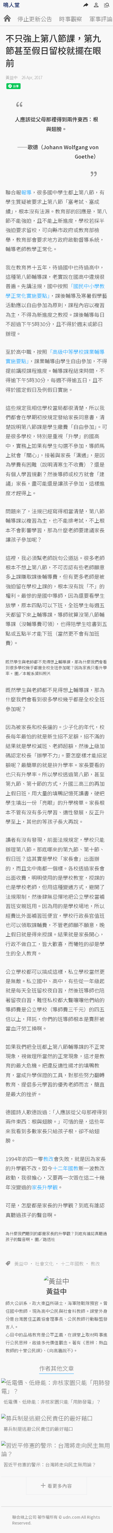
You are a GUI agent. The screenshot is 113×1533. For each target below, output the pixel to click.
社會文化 (44, 1263)
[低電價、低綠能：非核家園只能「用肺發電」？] (56, 1386)
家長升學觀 (45, 1187)
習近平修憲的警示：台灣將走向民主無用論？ (49, 1464)
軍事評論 (100, 19)
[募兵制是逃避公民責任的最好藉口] (56, 1418)
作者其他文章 (56, 1368)
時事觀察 (70, 19)
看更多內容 (60, 1485)
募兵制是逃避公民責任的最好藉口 (38, 1428)
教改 (95, 1263)
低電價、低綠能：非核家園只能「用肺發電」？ (52, 1401)
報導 (26, 192)
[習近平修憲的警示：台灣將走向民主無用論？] (56, 1449)
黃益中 (12, 77)
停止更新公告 (34, 19)
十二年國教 (72, 1263)
